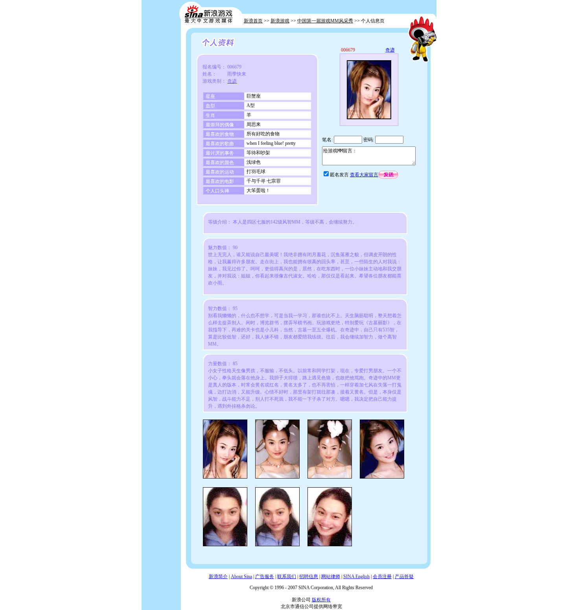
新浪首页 (253, 21)
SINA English (356, 576)
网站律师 (330, 576)
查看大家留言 (364, 174)
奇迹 (390, 50)
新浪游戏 (280, 21)
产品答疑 (404, 576)
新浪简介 (218, 576)
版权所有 (321, 600)
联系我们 (286, 576)
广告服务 (264, 576)
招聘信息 (308, 576)
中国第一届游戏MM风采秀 (325, 21)
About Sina (241, 576)
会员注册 (382, 576)
